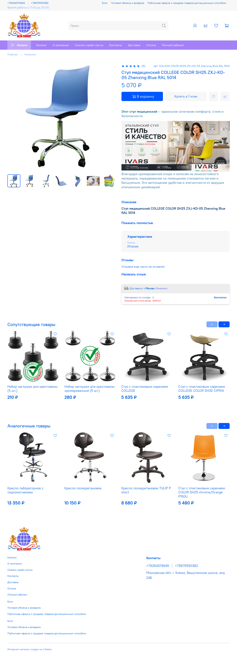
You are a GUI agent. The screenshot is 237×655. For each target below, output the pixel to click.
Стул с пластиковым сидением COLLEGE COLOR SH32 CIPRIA (201, 388)
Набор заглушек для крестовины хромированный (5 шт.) (89, 388)
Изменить (161, 288)
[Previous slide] (13, 117)
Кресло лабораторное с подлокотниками (25, 490)
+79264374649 (16, 3)
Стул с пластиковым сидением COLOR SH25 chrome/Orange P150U (201, 492)
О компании (61, 45)
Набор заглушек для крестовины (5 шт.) (32, 388)
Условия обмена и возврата (127, 3)
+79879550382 (40, 3)
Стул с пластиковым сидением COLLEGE (144, 388)
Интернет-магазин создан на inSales (29, 649)
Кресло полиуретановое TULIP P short (146, 490)
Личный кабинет (173, 45)
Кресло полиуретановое (82, 488)
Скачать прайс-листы (89, 45)
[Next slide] (109, 117)
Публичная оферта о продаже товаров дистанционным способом (187, 3)
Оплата (151, 45)
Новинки (30, 54)
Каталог (22, 45)
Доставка (134, 45)
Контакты (115, 45)
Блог (105, 3)
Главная (12, 54)
